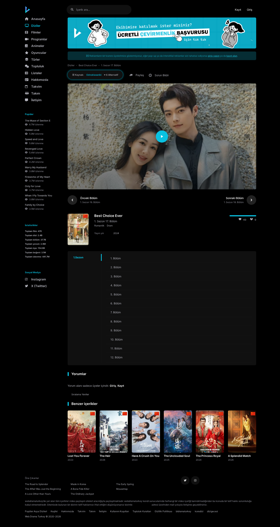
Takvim (36, 86)
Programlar (39, 39)
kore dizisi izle (215, 504)
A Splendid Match (239, 455)
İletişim (36, 100)
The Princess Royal (208, 455)
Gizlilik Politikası (163, 511)
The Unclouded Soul (177, 455)
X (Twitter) (39, 286)
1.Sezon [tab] (78, 257)
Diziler (35, 26)
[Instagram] (195, 480)
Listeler (36, 73)
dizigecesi (212, 511)
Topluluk (37, 66)
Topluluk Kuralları (142, 511)
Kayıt (238, 9)
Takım (35, 93)
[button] (137, 75)
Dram (110, 225)
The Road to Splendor (36, 484)
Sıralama (80, 394)
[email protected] (142, 504)
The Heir (105, 455)
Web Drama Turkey (35, 516)
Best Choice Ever (88, 65)
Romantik (99, 225)
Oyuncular (38, 53)
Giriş (249, 9)
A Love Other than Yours (38, 493)
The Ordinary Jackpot (82, 493)
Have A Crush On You (145, 455)
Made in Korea (78, 484)
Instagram (38, 279)
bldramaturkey (183, 511)
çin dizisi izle (230, 504)
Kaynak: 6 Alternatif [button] (96, 74)
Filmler (36, 32)
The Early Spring (125, 484)
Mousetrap (122, 488)
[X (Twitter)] (185, 480)
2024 (199, 459)
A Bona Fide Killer (80, 488)
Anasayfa (38, 19)
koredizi (199, 511)
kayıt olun (231, 55)
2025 (166, 459)
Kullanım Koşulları (119, 511)
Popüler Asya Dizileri (36, 511)
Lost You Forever (79, 455)
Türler (35, 59)
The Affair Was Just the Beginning (43, 488)
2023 (70, 459)
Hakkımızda (39, 80)
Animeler (37, 46)
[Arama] (73, 9)
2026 (102, 459)
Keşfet (54, 511)
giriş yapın (213, 55)
